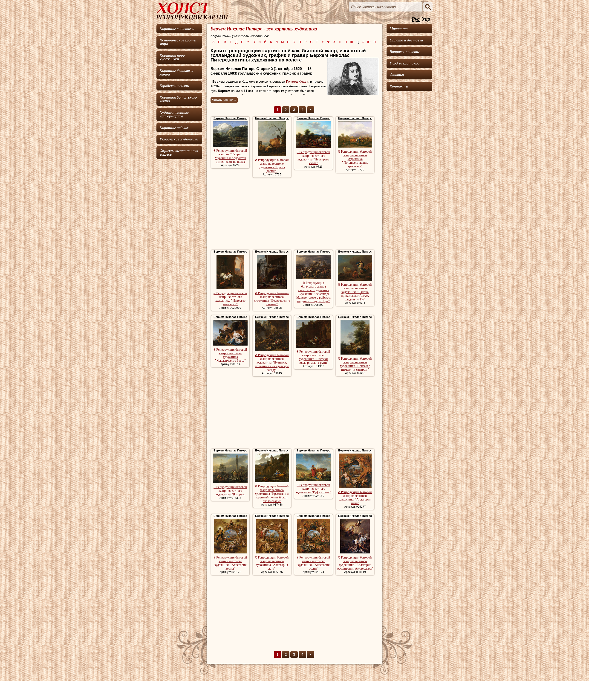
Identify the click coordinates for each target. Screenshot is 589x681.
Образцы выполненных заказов (179, 152)
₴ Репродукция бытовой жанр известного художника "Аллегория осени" (313, 563)
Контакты (399, 86)
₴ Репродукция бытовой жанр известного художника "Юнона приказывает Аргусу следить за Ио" (355, 292)
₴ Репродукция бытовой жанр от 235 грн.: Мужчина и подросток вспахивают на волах (230, 156)
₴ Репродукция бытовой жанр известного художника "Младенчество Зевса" (230, 355)
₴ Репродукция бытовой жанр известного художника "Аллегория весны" (230, 563)
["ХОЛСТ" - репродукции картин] (192, 11)
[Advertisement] (294, 214)
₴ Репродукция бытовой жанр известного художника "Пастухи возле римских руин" (313, 357)
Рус (416, 19)
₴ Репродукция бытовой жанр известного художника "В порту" (230, 490)
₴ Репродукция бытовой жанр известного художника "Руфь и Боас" (313, 488)
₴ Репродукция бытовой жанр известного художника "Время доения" (272, 165)
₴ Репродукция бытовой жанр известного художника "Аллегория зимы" (355, 497)
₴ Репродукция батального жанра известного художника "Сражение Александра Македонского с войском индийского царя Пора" (313, 292)
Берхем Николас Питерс (230, 118)
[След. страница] (310, 109)
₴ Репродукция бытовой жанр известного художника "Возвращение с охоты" (272, 298)
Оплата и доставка (406, 40)
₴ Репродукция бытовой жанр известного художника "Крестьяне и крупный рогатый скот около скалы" (272, 494)
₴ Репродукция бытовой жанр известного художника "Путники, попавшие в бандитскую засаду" (272, 362)
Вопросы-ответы (405, 52)
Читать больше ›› (224, 100)
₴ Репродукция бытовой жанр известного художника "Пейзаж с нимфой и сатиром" (355, 364)
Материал (399, 29)
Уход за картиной (405, 63)
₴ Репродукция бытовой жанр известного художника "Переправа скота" (313, 157)
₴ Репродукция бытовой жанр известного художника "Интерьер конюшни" (230, 298)
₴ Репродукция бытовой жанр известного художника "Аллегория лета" (272, 563)
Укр (426, 19)
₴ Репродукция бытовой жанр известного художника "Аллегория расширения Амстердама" (355, 563)
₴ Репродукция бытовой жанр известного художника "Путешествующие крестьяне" (355, 159)
